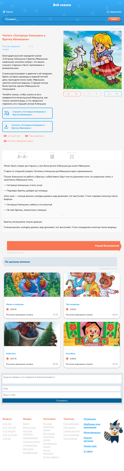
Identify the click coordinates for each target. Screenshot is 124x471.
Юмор (26, 423)
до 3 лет (7, 423)
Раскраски (90, 419)
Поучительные (71, 434)
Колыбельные (30, 452)
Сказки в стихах (31, 441)
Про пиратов (70, 438)
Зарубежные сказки (50, 445)
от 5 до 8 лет (9, 431)
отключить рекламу (116, 29)
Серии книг (90, 446)
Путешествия (30, 445)
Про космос (69, 427)
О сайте (88, 451)
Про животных (71, 423)
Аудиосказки (115, 12)
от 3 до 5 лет (9, 427)
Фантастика (29, 427)
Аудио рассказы (48, 452)
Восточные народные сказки (49, 436)
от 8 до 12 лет (10, 434)
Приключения (30, 437)
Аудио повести (51, 457)
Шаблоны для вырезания (92, 426)
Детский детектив (28, 433)
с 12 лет (7, 438)
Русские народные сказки (48, 426)
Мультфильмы (92, 432)
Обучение (28, 448)
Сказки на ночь (71, 431)
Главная (9, 12)
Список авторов (88, 439)
